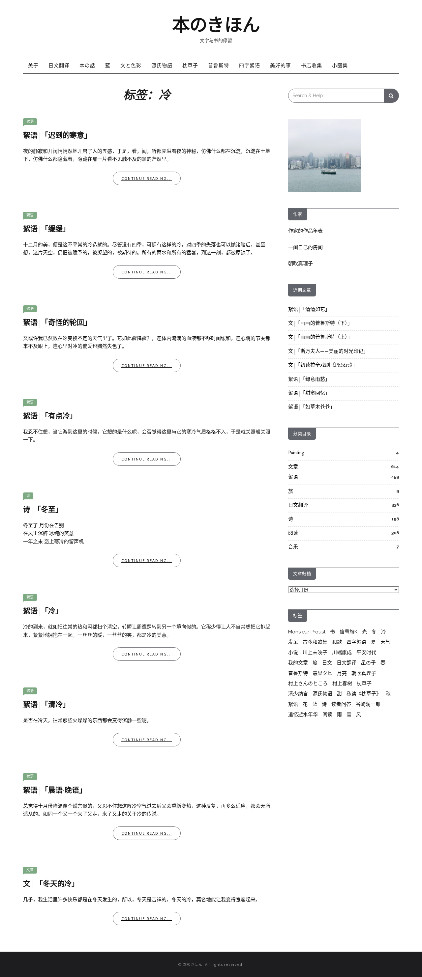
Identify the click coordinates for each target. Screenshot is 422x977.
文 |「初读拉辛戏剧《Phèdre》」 (322, 365)
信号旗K (348, 632)
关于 (33, 65)
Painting (296, 453)
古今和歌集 (315, 642)
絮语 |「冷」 (43, 611)
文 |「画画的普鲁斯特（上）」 (320, 337)
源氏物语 (322, 694)
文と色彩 (130, 65)
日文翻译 (59, 65)
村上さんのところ (308, 683)
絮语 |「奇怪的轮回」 (57, 323)
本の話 (87, 65)
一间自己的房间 (305, 247)
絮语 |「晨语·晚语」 (54, 790)
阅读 (293, 533)
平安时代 (366, 653)
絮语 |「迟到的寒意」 (57, 135)
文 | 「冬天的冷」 (51, 884)
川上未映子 (315, 653)
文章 (30, 870)
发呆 (293, 642)
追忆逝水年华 (303, 714)
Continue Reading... (146, 178)
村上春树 (342, 683)
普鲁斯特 (218, 65)
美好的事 (280, 65)
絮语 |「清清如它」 (309, 309)
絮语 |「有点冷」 (50, 416)
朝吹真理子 (300, 263)
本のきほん (216, 25)
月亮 (342, 673)
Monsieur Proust (306, 632)
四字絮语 (249, 65)
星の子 (368, 663)
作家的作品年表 (305, 231)
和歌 (337, 642)
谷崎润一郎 (368, 704)
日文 (327, 663)
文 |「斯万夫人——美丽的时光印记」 (328, 351)
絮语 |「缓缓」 (46, 229)
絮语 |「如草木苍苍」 (311, 407)
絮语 (30, 122)
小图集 (340, 65)
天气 (385, 642)
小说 (293, 653)
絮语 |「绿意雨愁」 (309, 379)
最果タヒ (322, 673)
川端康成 (342, 653)
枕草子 (190, 65)
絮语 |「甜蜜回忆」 (309, 393)
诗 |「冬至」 (43, 510)
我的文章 (298, 663)
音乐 (293, 547)
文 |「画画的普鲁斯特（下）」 (320, 323)
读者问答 (341, 704)
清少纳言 (298, 694)
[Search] (391, 96)
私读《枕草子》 (364, 694)
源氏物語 (161, 65)
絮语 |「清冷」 (46, 705)
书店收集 (311, 65)
